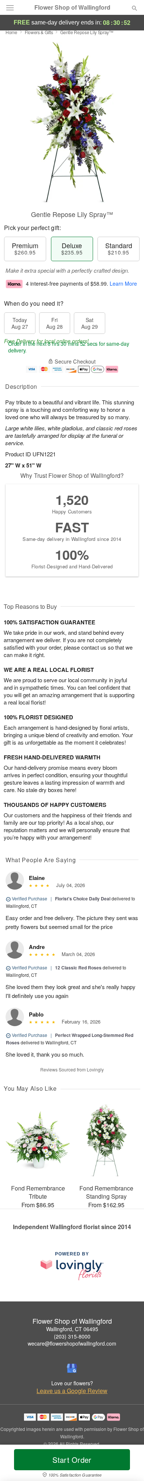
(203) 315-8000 (72, 1336)
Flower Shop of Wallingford (72, 7)
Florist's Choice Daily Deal (82, 898)
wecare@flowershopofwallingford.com (72, 1343)
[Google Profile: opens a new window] (72, 1368)
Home (11, 32)
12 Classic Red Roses (78, 967)
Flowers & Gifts (39, 32)
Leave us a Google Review (72, 1391)
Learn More (123, 283)
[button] (128, 1464)
